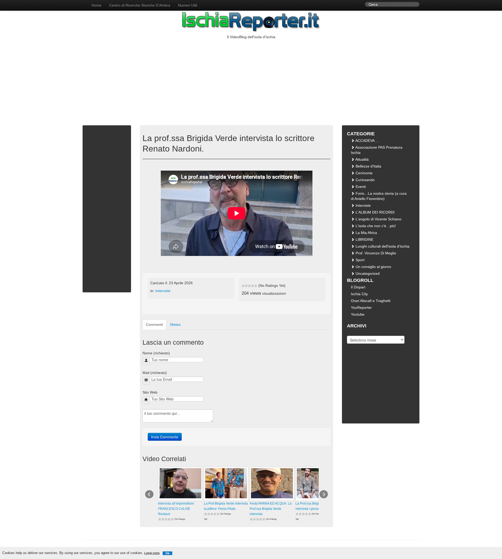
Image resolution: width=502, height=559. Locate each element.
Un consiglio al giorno (373, 267)
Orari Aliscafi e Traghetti (370, 301)
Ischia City (359, 294)
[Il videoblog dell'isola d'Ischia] (82, 2)
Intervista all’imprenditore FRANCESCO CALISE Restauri (176, 509)
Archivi (352, 332)
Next (324, 494)
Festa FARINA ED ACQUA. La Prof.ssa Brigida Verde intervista (271, 509)
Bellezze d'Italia (368, 166)
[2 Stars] (246, 285)
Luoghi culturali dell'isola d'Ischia (382, 246)
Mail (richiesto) (154, 373)
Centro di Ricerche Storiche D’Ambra (139, 5)
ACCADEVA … (367, 140)
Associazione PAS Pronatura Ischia (376, 150)
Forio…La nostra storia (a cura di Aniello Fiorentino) (379, 196)
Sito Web (149, 392)
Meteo (175, 324)
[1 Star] (243, 285)
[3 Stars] (249, 285)
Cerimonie (364, 173)
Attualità (362, 159)
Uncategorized (367, 273)
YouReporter (361, 307)
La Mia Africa (366, 233)
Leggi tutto (152, 553)
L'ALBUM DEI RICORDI (375, 212)
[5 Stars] (255, 285)
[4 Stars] (252, 285)
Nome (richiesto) (156, 353)
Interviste (162, 291)
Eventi (360, 187)
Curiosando (365, 180)
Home (96, 5)
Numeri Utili (187, 5)
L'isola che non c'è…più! (375, 226)
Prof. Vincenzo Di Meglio (375, 253)
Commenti (154, 324)
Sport (359, 260)
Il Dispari (358, 287)
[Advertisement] (251, 78)
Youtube (357, 314)
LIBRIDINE (364, 239)
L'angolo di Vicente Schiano (378, 219)
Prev (149, 494)
